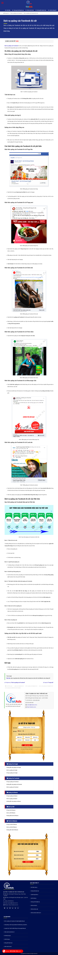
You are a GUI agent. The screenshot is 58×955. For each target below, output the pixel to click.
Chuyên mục (15, 682)
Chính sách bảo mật (34, 909)
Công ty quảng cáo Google (12, 772)
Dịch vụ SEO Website (11, 812)
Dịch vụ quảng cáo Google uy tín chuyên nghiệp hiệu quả (14, 921)
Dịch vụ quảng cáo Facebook (11, 45)
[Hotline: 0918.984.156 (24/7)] (4, 951)
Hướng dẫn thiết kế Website (12, 829)
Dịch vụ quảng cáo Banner (12, 798)
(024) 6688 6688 (36, 700)
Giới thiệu (8, 10)
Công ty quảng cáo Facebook (12, 781)
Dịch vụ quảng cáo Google (12, 770)
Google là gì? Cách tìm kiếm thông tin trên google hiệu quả (15, 928)
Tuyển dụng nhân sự (34, 894)
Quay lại (48, 682)
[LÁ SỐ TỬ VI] (27, 735)
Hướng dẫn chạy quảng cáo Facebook (14, 784)
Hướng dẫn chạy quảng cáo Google (14, 767)
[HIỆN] (17, 41)
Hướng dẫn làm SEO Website (12, 815)
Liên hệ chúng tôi (52, 10)
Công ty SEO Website (11, 810)
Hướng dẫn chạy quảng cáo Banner (14, 801)
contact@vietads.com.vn (32, 704)
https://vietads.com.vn (31, 707)
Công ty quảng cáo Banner (12, 795)
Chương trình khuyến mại (18, 10)
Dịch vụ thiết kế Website (12, 827)
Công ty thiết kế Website (12, 824)
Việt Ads (8, 678)
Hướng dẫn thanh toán (41, 10)
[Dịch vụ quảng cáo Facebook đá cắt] (29, 77)
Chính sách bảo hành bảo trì (36, 912)
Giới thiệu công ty (34, 887)
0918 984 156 (29, 700)
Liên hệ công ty (33, 898)
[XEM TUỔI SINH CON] (28, 854)
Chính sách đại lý (30, 10)
